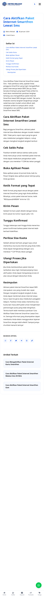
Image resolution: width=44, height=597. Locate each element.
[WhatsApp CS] (39, 585)
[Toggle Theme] (35, 4)
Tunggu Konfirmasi (12, 64)
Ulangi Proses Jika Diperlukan (16, 69)
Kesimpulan (12, 72)
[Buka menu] (40, 4)
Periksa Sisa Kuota (12, 67)
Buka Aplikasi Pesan (13, 55)
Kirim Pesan (10, 61)
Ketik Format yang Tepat (14, 58)
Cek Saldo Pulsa (11, 52)
